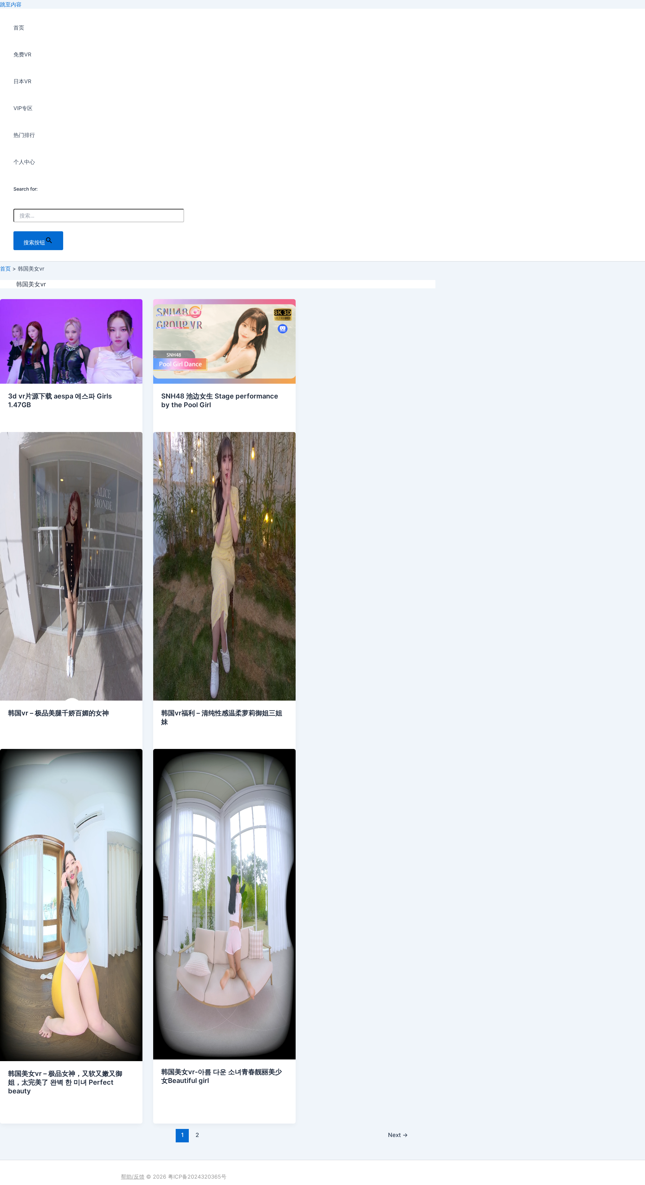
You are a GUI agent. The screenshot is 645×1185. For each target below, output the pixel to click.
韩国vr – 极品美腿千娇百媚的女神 (58, 713)
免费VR (22, 54)
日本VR (22, 81)
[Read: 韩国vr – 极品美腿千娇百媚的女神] (71, 698)
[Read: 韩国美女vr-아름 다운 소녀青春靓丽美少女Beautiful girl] (224, 1057)
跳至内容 (11, 4)
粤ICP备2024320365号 (197, 1176)
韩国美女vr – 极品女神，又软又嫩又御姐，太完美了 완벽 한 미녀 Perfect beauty (65, 1082)
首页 (18, 27)
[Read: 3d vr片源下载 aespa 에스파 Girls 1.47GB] (71, 381)
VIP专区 (23, 108)
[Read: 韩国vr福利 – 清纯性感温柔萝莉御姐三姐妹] (224, 698)
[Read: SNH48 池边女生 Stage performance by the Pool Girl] (224, 381)
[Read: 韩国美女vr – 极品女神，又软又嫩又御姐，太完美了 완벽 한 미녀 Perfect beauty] (71, 1059)
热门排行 (24, 135)
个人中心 (24, 161)
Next (398, 1134)
